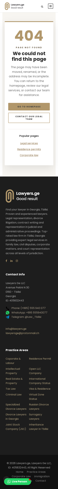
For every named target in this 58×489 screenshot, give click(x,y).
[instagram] (17, 261)
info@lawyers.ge (16, 329)
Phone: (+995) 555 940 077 (28, 308)
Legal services (29, 143)
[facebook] (6, 261)
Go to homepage (29, 106)
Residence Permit (40, 359)
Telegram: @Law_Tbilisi (26, 317)
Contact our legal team (29, 118)
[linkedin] (11, 261)
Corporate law (29, 155)
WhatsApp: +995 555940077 (29, 312)
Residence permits (29, 149)
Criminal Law (14, 394)
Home (19, 472)
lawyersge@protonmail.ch (22, 333)
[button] (17, 481)
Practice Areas (36, 472)
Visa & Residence (39, 389)
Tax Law (11, 389)
